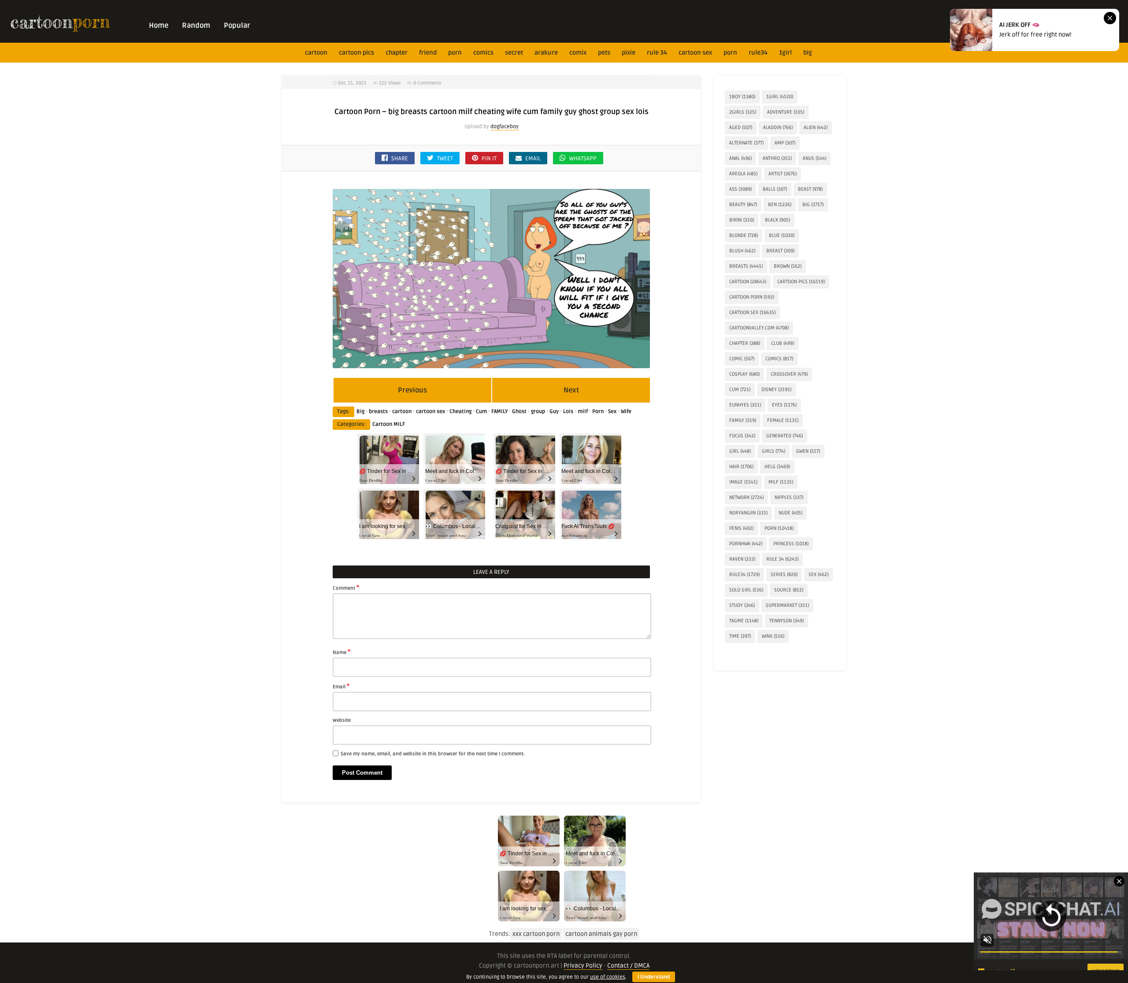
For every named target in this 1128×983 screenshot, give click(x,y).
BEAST (810, 189)
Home (158, 25)
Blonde (743, 235)
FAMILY (499, 411)
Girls (773, 451)
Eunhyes (745, 405)
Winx (773, 636)
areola (743, 174)
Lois (568, 411)
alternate (746, 143)
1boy (742, 97)
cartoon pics (356, 52)
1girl (785, 52)
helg (777, 466)
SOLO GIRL (746, 590)
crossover (789, 374)
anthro (777, 158)
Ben (779, 204)
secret (514, 52)
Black (777, 220)
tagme (743, 621)
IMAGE (743, 482)
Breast (780, 251)
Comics (483, 52)
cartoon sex (695, 52)
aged (740, 127)
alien (815, 127)
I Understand (654, 977)
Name (341, 652)
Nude (790, 513)
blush (742, 251)
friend (428, 52)
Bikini (741, 220)
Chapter (397, 52)
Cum (481, 411)
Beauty (743, 204)
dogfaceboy (504, 126)
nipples (789, 497)
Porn (455, 52)
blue (781, 235)
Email (341, 686)
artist (782, 174)
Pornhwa (745, 544)
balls (775, 189)
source (788, 590)
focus (742, 436)
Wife (626, 411)
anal (740, 158)
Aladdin (778, 127)
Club (782, 343)
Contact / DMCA (628, 965)
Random (196, 25)
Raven (742, 559)
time (740, 636)
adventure (785, 112)
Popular (237, 25)
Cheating (460, 411)
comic (741, 359)
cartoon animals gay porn (601, 934)
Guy (554, 411)
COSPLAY (744, 374)
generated (784, 436)
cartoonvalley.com (759, 328)
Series (784, 574)
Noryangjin (748, 513)
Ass (740, 189)
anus (814, 158)
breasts (378, 411)
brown (787, 266)
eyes (784, 405)
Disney (776, 389)
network (746, 497)
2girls (742, 112)
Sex (612, 411)
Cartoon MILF (388, 424)
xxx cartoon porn (536, 934)
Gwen (808, 451)
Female (782, 420)
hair (741, 466)
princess (791, 544)
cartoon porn (751, 297)
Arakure (546, 52)
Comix (577, 52)
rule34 (758, 52)
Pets (604, 52)
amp (785, 143)
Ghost (519, 411)
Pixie (628, 52)
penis (741, 528)
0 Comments (427, 83)
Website (342, 720)
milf (583, 411)
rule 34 (657, 52)
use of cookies (607, 977)
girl (740, 451)
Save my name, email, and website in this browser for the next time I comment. (433, 754)
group (538, 411)
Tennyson (786, 621)
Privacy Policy (583, 965)
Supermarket (787, 605)
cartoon (316, 52)
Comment (346, 587)
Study (742, 605)
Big (807, 52)
